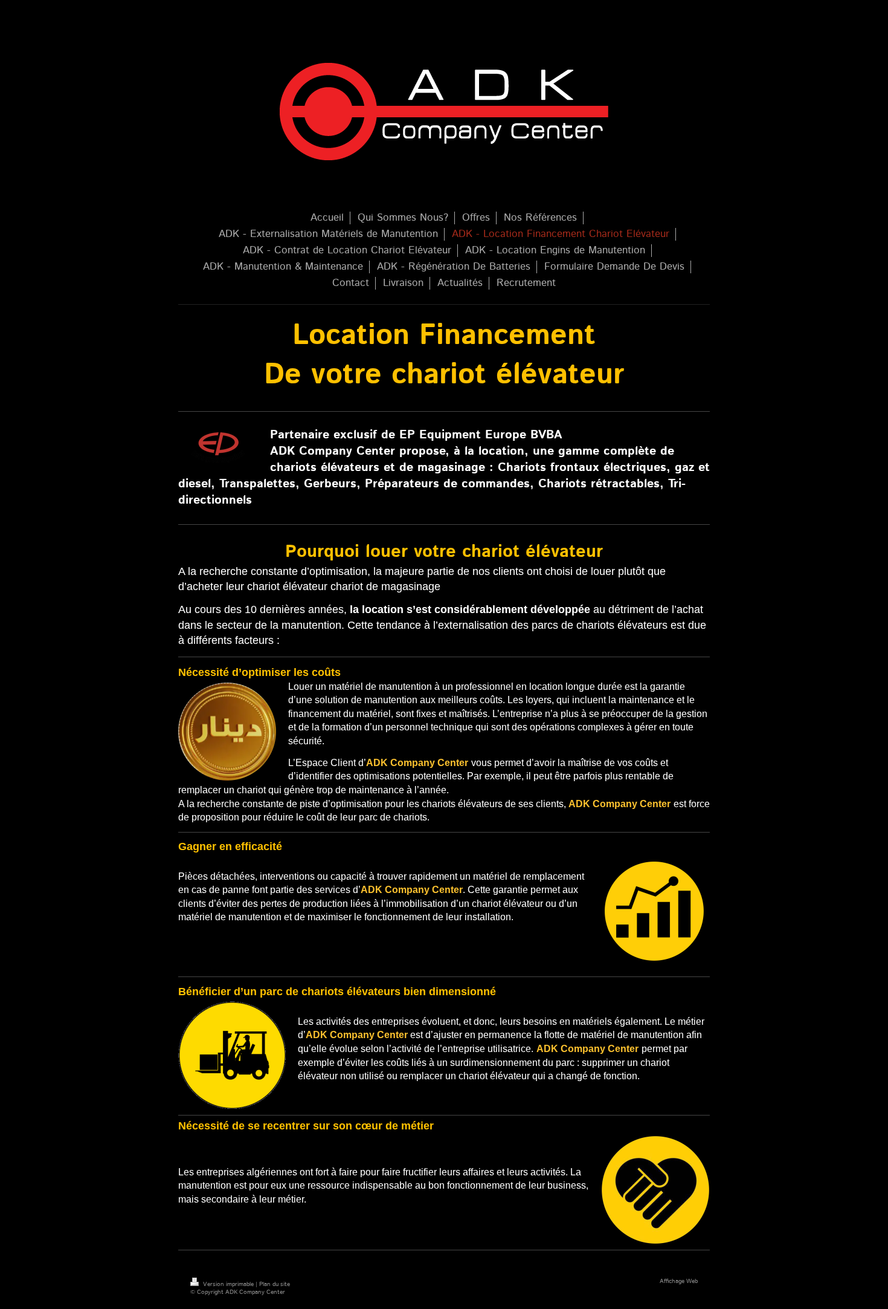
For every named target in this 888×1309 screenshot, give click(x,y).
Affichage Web (679, 1281)
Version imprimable (228, 1284)
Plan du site (274, 1284)
